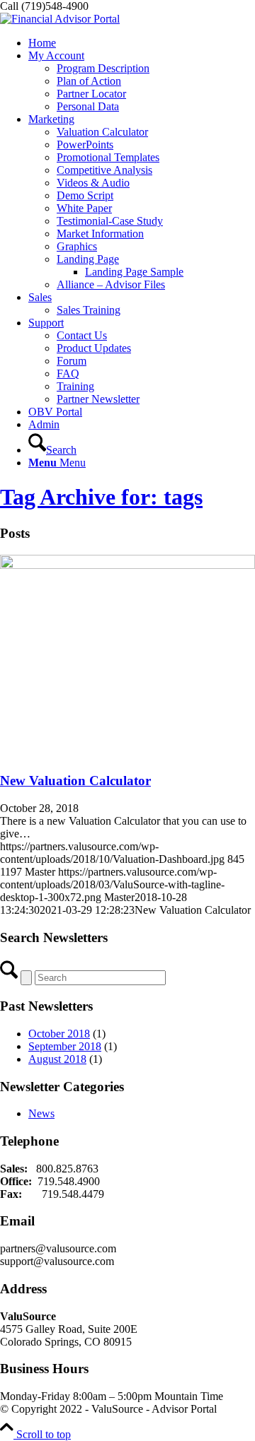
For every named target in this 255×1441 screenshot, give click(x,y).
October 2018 (59, 1034)
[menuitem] (141, 43)
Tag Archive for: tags (101, 497)
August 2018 (57, 1059)
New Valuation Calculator (75, 780)
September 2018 (64, 1046)
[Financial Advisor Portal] (60, 19)
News (41, 1113)
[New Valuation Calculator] (127, 565)
